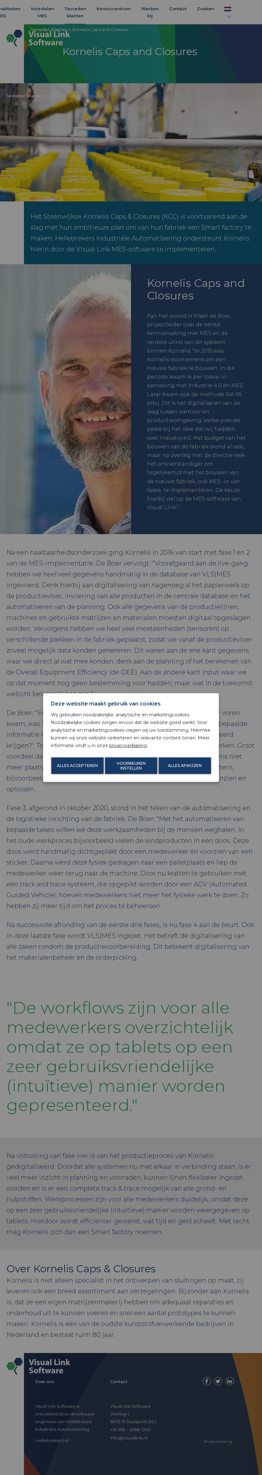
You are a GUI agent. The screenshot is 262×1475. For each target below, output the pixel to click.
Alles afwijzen (185, 765)
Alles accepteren (77, 765)
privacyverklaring (128, 745)
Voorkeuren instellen (131, 765)
